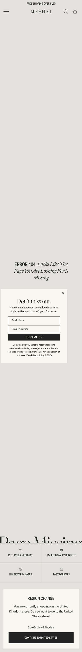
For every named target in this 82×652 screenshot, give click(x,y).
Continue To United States (41, 638)
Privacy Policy (38, 355)
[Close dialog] (63, 293)
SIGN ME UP (34, 337)
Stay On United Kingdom (41, 627)
